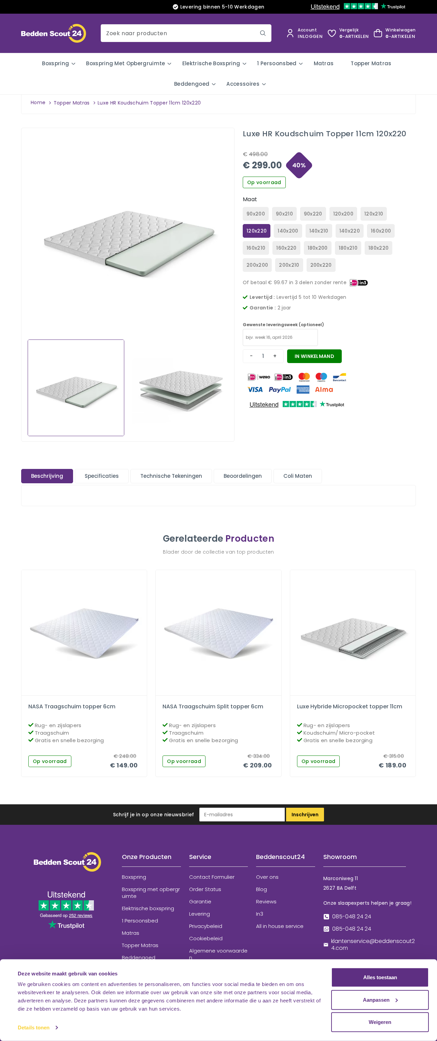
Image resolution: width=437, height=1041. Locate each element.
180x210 (348, 248)
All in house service (280, 926)
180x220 (378, 248)
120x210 (373, 213)
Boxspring (55, 63)
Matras (324, 63)
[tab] (47, 476)
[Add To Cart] (90, 694)
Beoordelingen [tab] (243, 476)
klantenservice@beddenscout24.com (373, 945)
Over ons (267, 877)
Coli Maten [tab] (297, 476)
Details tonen (34, 1027)
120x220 (256, 230)
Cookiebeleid (206, 938)
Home (38, 102)
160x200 (381, 230)
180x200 (318, 248)
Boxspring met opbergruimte (125, 63)
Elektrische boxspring (211, 63)
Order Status (205, 889)
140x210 (318, 230)
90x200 (255, 213)
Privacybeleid (205, 926)
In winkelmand (314, 356)
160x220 (286, 248)
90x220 (313, 213)
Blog (261, 889)
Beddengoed (191, 83)
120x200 (343, 213)
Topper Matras (371, 63)
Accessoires (242, 83)
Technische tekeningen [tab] (171, 476)
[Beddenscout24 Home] (53, 33)
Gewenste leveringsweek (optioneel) (283, 325)
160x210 (255, 248)
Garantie (200, 901)
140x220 (349, 230)
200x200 (257, 265)
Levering (199, 914)
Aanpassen (376, 999)
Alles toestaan (380, 977)
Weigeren (380, 1022)
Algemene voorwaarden (218, 954)
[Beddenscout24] (67, 867)
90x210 (284, 213)
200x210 (289, 265)
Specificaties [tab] (102, 476)
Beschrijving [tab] (47, 476)
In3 (259, 914)
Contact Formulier (212, 877)
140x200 (288, 230)
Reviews (266, 901)
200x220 (321, 265)
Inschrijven (305, 814)
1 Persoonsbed (276, 63)
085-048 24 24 (351, 916)
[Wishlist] (78, 694)
